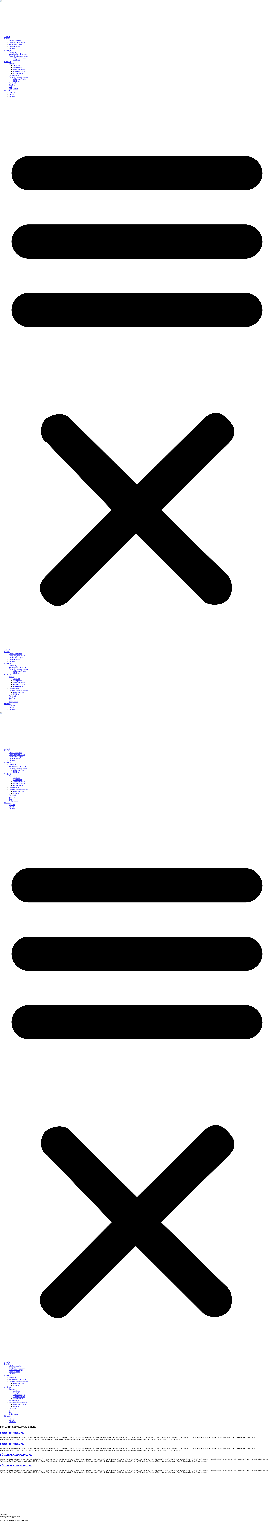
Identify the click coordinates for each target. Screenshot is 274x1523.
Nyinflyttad (8, 50)
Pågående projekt (14, 46)
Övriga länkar (13, 89)
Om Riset (7, 62)
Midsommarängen (19, 69)
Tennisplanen (17, 67)
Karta (10, 87)
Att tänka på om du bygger (18, 54)
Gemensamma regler (15, 44)
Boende (7, 39)
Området (11, 64)
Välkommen (13, 52)
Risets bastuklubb (19, 71)
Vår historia (12, 83)
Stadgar (11, 94)
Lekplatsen (16, 65)
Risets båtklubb (18, 73)
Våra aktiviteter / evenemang (18, 56)
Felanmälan (12, 48)
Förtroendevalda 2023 (12, 1432)
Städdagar (16, 60)
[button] (137, 373)
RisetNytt (12, 85)
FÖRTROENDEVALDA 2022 (16, 1454)
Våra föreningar (14, 75)
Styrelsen (7, 90)
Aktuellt (7, 37)
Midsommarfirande (19, 58)
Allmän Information (15, 40)
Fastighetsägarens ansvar (17, 42)
